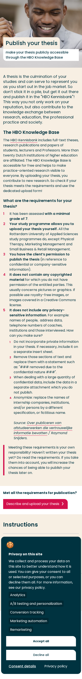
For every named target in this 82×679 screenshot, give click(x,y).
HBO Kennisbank (23, 140)
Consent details (22, 666)
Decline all (41, 655)
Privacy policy (55, 666)
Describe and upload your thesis (32, 503)
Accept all (41, 641)
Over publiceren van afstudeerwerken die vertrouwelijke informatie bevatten (43, 427)
